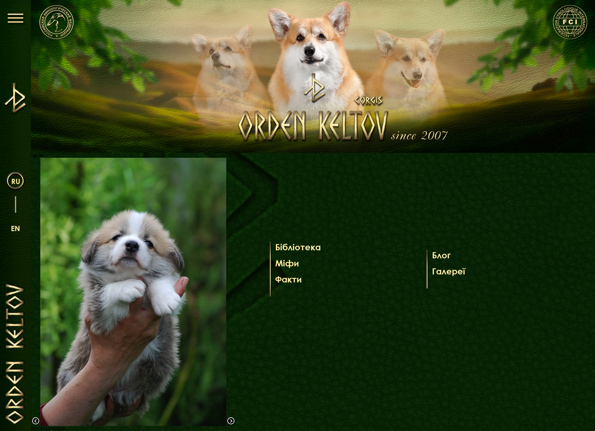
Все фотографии (48, 428)
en (15, 228)
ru (15, 181)
